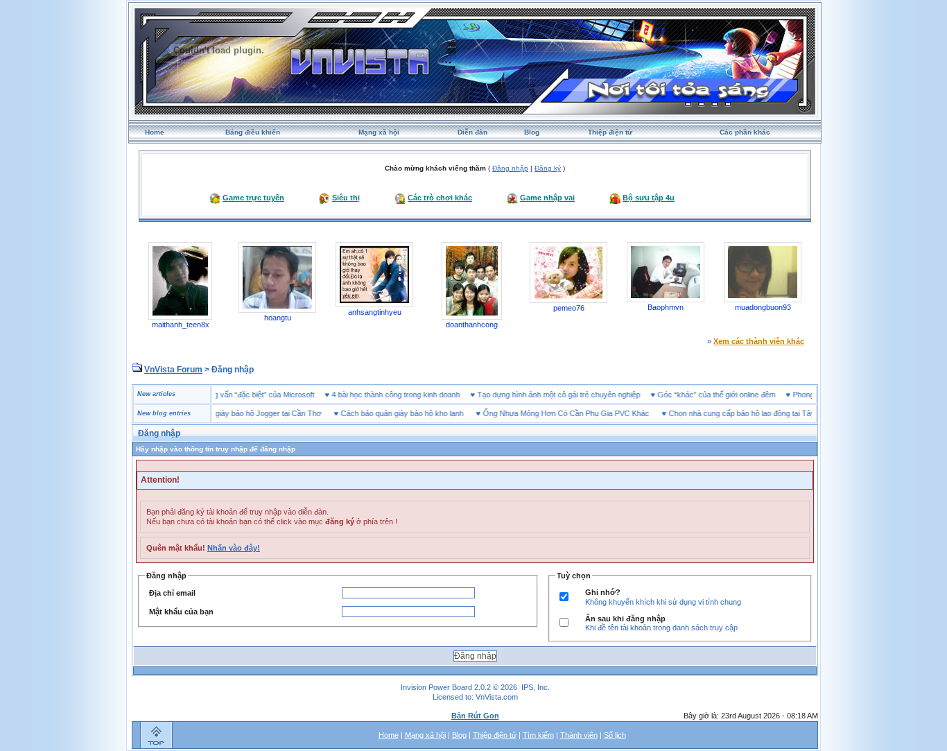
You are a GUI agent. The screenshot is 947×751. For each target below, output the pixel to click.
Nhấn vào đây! (233, 548)
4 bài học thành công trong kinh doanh (411, 394)
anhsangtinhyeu (374, 312)
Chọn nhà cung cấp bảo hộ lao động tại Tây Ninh (735, 413)
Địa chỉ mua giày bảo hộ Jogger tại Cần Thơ (232, 413)
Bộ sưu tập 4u (649, 197)
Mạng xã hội (378, 132)
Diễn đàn (472, 132)
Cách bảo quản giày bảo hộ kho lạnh (386, 413)
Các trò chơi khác (440, 197)
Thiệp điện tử (610, 132)
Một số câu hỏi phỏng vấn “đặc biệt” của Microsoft (246, 394)
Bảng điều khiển (252, 132)
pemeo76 (568, 308)
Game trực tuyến (253, 197)
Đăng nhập (510, 168)
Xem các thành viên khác (758, 341)
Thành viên (579, 735)
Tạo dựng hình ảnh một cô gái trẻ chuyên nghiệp (574, 394)
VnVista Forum (173, 369)
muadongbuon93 (763, 307)
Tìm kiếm (538, 735)
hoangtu (277, 317)
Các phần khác (745, 132)
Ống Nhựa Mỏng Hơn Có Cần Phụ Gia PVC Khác (550, 413)
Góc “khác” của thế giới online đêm (732, 394)
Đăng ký (548, 168)
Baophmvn (666, 307)
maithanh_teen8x (180, 324)
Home (154, 132)
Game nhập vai (547, 197)
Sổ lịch (615, 735)
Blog (531, 132)
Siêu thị (346, 197)
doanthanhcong (472, 324)
